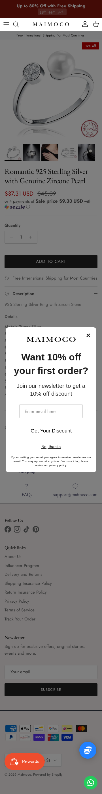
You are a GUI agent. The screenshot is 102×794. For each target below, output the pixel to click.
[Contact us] (90, 782)
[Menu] (6, 24)
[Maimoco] (51, 24)
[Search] (18, 24)
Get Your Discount (51, 431)
